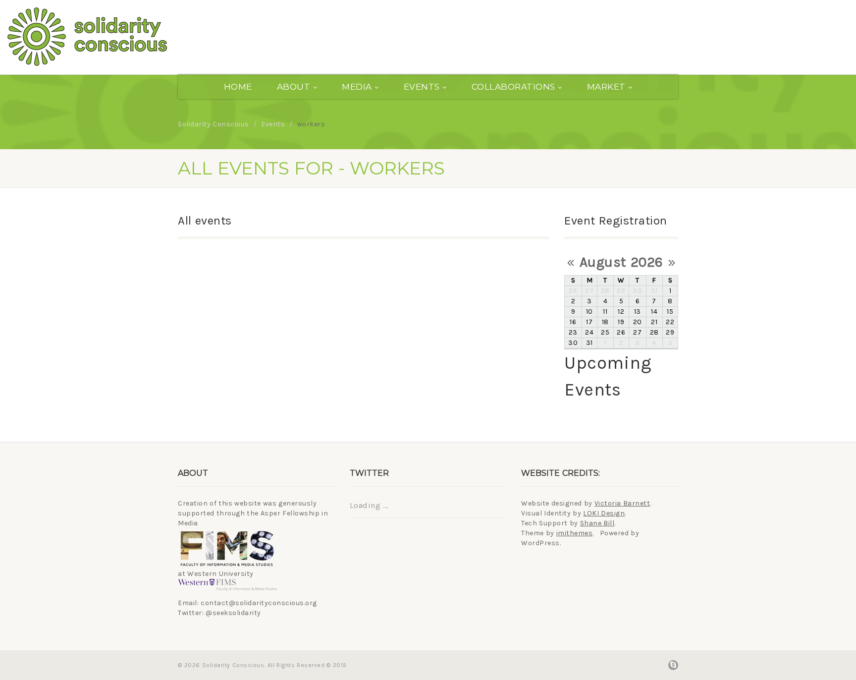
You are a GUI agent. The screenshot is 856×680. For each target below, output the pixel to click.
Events (422, 87)
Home (238, 87)
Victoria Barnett (622, 503)
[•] (142, 36)
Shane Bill (597, 523)
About (294, 87)
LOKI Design (604, 513)
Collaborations (513, 87)
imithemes (574, 533)
